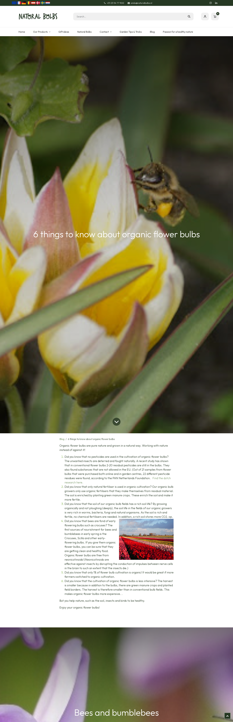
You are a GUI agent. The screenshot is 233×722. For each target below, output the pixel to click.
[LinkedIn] (216, 2)
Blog (61, 439)
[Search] (189, 16)
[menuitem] (21, 31)
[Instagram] (210, 2)
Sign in (205, 16)
